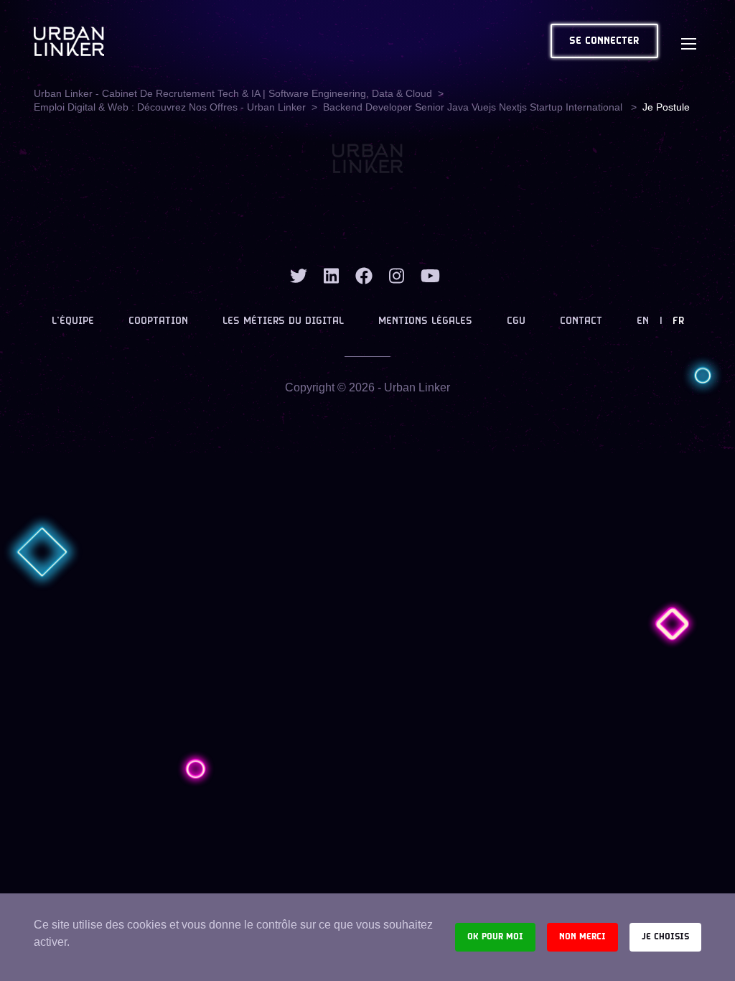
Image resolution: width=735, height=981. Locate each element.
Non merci (582, 937)
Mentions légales (425, 321)
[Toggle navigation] (688, 41)
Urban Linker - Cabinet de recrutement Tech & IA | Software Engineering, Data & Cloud (233, 93)
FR (678, 321)
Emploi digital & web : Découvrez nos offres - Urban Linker (170, 107)
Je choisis (665, 937)
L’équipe (73, 321)
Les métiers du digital (283, 321)
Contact (581, 321)
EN (643, 321)
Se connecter (604, 41)
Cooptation (158, 321)
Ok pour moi (495, 937)
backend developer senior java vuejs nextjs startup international (474, 107)
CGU (516, 321)
